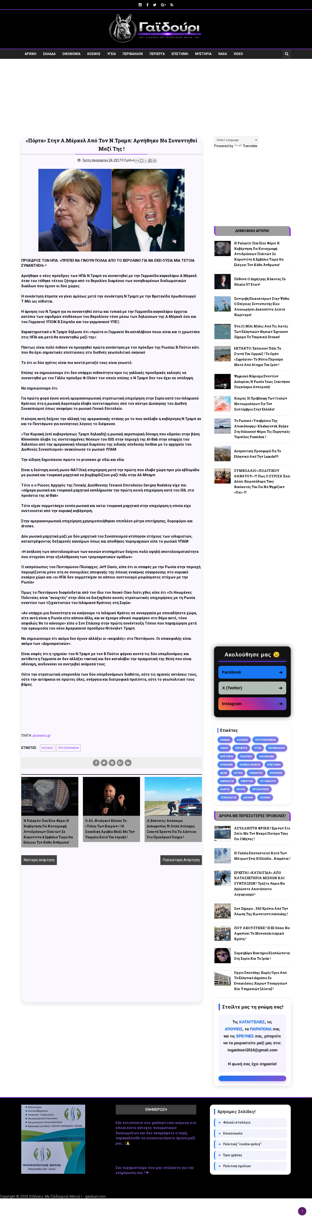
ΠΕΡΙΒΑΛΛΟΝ (133, 54)
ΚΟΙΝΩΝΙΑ (226, 764)
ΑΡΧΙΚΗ (30, 54)
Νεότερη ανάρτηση (39, 860)
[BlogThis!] (141, 160)
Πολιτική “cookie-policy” (240, 1144)
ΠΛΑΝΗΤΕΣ (256, 772)
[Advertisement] (156, 98)
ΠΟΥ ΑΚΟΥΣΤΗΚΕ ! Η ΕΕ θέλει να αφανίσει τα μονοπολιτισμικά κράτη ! (262, 933)
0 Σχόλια (128, 160)
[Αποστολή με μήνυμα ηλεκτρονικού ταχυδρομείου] (137, 160)
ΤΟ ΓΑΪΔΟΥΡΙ (268, 781)
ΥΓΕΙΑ (111, 54)
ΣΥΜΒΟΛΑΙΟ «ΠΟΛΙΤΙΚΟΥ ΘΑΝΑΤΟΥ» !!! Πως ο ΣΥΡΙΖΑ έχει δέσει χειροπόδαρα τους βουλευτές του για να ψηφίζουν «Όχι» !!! (262, 481)
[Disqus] (111, 939)
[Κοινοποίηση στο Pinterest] (154, 160)
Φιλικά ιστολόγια (234, 1122)
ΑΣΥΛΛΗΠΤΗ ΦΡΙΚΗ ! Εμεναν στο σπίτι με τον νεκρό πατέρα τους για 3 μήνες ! (262, 833)
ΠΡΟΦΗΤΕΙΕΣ (260, 789)
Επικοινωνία (230, 1133)
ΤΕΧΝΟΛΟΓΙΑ (228, 797)
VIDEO (238, 54)
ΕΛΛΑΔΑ (49, 54)
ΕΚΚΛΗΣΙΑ (276, 772)
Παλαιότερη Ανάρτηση (181, 860)
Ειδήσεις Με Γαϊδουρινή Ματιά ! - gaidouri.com (67, 1196)
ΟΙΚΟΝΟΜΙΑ (71, 54)
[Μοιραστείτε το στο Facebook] (150, 160)
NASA (222, 54)
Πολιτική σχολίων (234, 1166)
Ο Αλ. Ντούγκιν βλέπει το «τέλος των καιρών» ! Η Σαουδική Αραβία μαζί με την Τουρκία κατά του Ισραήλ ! (110, 828)
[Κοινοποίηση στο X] (146, 160)
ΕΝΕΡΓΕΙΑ (247, 781)
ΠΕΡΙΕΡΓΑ (157, 54)
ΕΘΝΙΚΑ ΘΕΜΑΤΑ (250, 764)
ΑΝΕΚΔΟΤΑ (227, 781)
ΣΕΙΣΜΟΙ (265, 797)
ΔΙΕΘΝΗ (248, 797)
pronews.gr (41, 735)
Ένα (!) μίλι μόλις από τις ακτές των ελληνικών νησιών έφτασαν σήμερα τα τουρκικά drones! (261, 331)
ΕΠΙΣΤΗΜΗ (180, 54)
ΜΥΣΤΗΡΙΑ (203, 54)
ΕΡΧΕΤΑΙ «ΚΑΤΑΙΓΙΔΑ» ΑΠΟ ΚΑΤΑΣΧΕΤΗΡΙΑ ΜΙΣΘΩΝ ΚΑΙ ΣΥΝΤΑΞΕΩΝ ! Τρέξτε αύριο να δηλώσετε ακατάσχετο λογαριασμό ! (259, 884)
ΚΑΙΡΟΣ (225, 789)
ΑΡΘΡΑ (241, 789)
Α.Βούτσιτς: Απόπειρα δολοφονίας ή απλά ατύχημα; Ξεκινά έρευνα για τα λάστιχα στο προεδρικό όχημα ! (171, 828)
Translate (250, 146)
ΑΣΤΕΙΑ (238, 772)
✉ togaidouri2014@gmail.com (252, 1078)
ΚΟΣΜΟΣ (93, 54)
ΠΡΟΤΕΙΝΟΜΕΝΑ (68, 748)
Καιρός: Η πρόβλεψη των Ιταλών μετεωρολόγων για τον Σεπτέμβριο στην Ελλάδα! (260, 403)
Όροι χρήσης (230, 1155)
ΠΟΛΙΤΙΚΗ (246, 756)
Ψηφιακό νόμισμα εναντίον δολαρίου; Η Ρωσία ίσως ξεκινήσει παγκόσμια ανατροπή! (262, 381)
